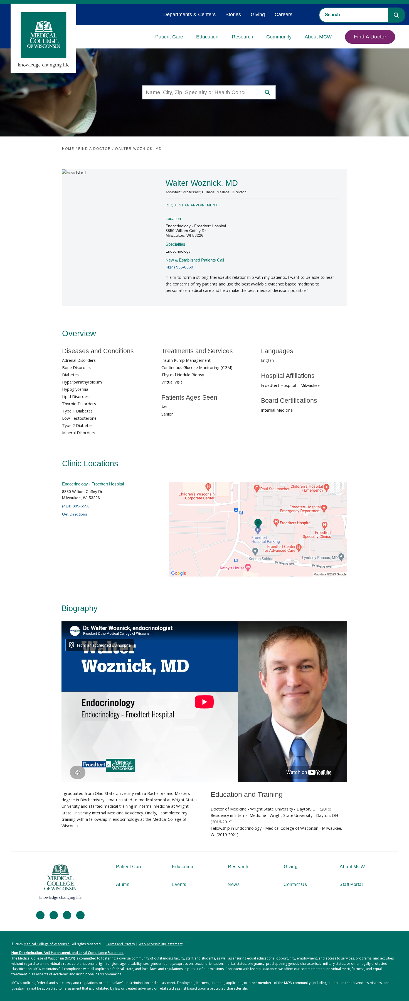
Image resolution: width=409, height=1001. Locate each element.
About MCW (318, 37)
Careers (283, 14)
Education (207, 37)
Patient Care (169, 37)
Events (179, 884)
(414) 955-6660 (179, 267)
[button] (396, 15)
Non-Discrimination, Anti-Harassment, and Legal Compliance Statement (67, 952)
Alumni (123, 884)
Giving (258, 14)
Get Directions (74, 514)
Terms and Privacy (120, 944)
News (234, 884)
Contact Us (295, 884)
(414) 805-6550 (76, 506)
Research (242, 37)
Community (279, 37)
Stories (233, 14)
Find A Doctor (370, 37)
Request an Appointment (192, 205)
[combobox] (353, 14)
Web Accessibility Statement (161, 944)
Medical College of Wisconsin (47, 944)
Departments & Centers (189, 14)
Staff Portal (351, 884)
